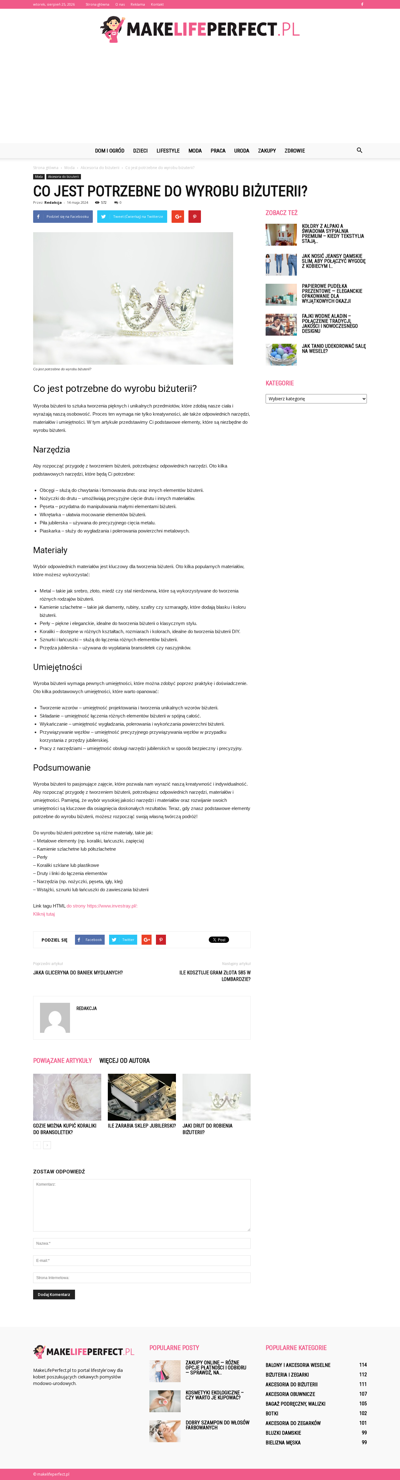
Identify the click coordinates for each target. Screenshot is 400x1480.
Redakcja (53, 202)
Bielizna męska (283, 1443)
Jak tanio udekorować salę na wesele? (334, 348)
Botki (272, 1414)
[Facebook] (362, 4)
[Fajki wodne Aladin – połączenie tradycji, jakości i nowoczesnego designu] (281, 325)
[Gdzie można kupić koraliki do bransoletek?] (67, 1097)
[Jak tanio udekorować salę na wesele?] (281, 355)
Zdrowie (295, 151)
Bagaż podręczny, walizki (295, 1404)
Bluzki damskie (283, 1433)
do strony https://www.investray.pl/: (102, 905)
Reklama (138, 4)
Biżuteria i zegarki (287, 1375)
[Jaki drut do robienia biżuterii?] (216, 1097)
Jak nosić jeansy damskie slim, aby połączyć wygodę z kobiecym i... (334, 261)
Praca (218, 151)
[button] (359, 150)
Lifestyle (168, 151)
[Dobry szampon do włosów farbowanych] (165, 1431)
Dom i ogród (109, 151)
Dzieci (140, 151)
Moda (195, 151)
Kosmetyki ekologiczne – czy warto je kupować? (215, 1395)
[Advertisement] (200, 96)
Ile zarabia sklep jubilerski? (142, 1126)
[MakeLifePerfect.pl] (200, 29)
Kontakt (157, 4)
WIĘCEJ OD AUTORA (124, 1060)
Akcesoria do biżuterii (63, 176)
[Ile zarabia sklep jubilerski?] (142, 1097)
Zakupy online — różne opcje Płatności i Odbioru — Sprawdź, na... (216, 1368)
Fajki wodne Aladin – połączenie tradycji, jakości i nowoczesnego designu (330, 323)
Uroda (241, 151)
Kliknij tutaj (44, 914)
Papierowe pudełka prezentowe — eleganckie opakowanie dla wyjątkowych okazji (332, 293)
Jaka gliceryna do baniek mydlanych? (78, 973)
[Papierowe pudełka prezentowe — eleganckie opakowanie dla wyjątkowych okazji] (281, 295)
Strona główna (97, 4)
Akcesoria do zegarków (293, 1423)
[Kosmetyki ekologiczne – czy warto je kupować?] (165, 1401)
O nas (120, 4)
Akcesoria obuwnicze (290, 1394)
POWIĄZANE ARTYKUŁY (62, 1060)
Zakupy (267, 151)
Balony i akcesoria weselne (298, 1365)
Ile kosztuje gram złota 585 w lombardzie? (215, 976)
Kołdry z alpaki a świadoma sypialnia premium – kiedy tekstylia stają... (333, 233)
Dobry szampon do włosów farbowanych (217, 1425)
